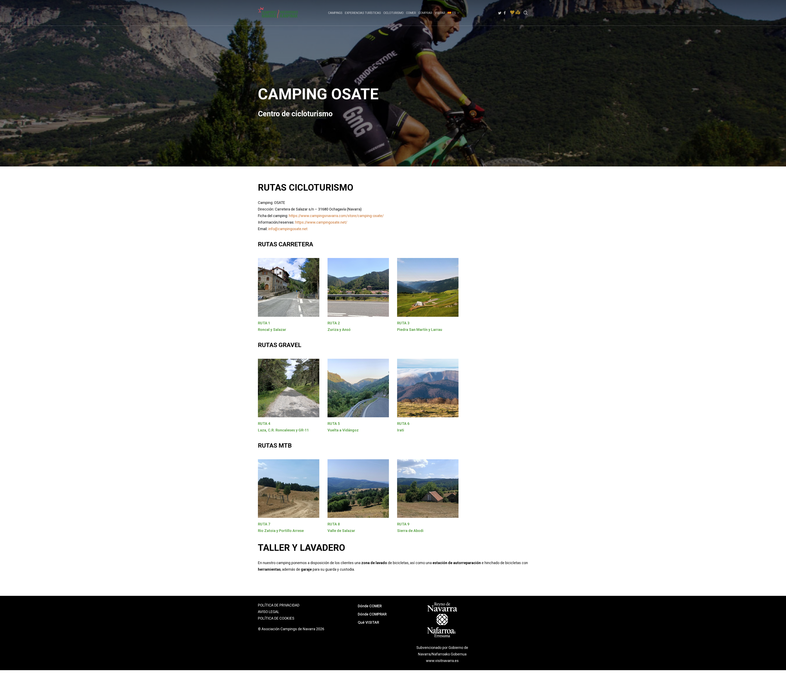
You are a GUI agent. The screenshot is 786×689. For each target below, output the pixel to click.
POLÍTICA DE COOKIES (276, 618)
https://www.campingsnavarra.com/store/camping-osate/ (336, 216)
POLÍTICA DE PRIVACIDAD (278, 605)
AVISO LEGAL (268, 612)
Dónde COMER (370, 606)
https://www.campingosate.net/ (321, 222)
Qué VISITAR (368, 622)
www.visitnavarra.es (442, 660)
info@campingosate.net (287, 229)
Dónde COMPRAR (372, 614)
